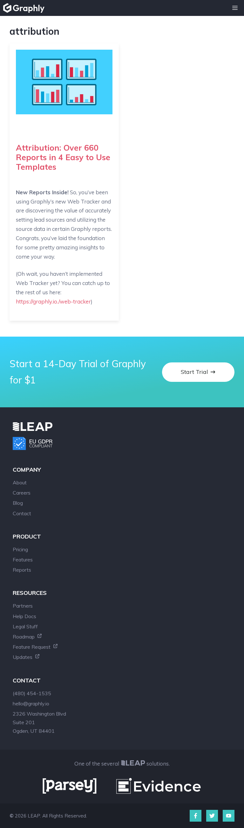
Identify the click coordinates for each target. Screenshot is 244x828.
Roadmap (24, 636)
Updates (23, 657)
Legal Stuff (25, 626)
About (20, 482)
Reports (22, 570)
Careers (21, 492)
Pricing (20, 549)
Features (23, 559)
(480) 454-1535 (32, 693)
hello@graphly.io (31, 703)
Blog (18, 503)
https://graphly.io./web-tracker (53, 301)
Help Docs (24, 616)
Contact (22, 513)
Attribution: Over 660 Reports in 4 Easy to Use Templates (63, 157)
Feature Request (32, 647)
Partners (23, 606)
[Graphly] (25, 8)
